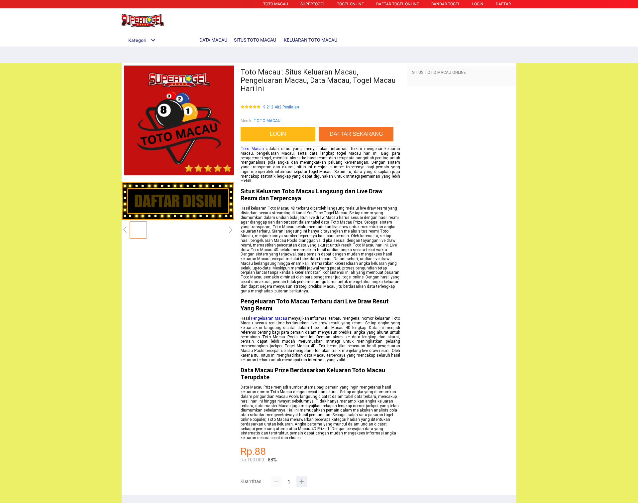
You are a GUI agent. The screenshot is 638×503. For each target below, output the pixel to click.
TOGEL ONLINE (350, 4)
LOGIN (477, 4)
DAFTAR (503, 4)
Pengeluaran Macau (269, 318)
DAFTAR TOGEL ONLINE (397, 4)
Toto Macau (252, 148)
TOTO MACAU (275, 4)
